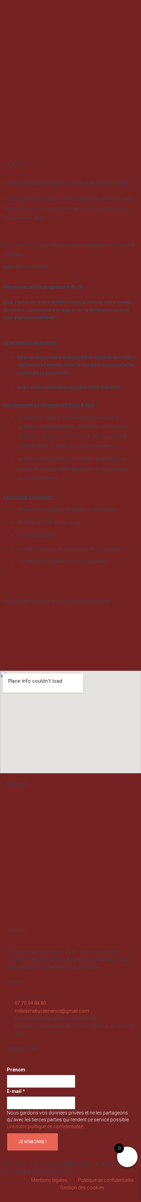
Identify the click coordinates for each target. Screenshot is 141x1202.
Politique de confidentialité (105, 1180)
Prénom (16, 1069)
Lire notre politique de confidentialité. (45, 1126)
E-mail (16, 1091)
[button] (131, 24)
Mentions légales (49, 1180)
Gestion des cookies (82, 1187)
